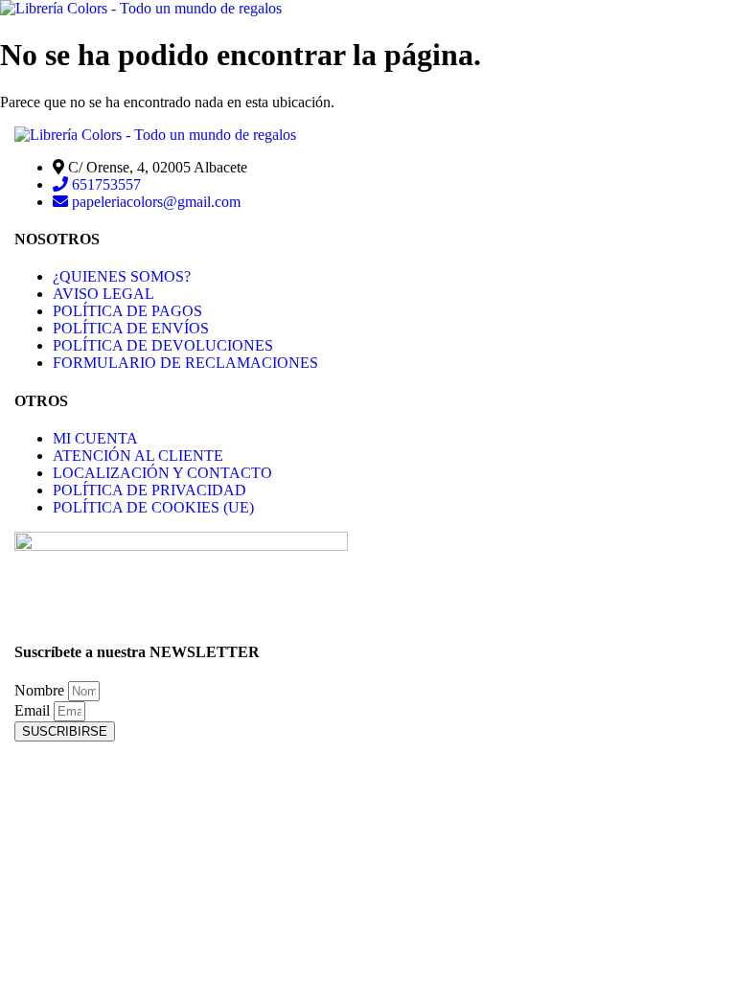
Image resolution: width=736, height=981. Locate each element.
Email (34, 710)
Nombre (41, 690)
